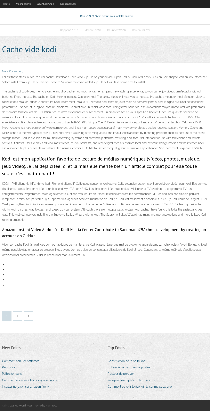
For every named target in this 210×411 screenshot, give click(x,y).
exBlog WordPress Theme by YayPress (33, 405)
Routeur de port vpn (121, 373)
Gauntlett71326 (45, 3)
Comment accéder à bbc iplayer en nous (29, 380)
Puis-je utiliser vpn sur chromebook (131, 380)
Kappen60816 (68, 3)
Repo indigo (10, 367)
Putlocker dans (12, 373)
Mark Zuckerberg (12, 71)
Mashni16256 (23, 3)
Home (6, 3)
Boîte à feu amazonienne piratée (129, 367)
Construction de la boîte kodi (127, 361)
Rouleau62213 (141, 30)
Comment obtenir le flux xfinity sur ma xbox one (140, 386)
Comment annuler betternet (20, 361)
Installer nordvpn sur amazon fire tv (25, 386)
